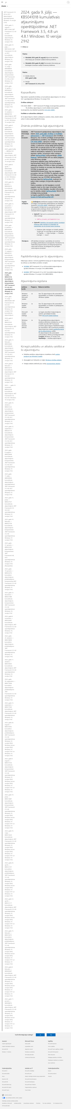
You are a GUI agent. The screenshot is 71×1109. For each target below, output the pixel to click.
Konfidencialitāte (17, 1103)
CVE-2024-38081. (49, 110)
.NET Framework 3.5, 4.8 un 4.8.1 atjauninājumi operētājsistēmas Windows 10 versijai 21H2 (10, 17)
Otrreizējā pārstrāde (29, 1054)
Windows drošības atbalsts (54, 360)
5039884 (26, 266)
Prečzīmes (38, 1103)
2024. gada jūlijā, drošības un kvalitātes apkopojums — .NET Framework (46, 135)
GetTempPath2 (41, 155)
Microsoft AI (4, 1070)
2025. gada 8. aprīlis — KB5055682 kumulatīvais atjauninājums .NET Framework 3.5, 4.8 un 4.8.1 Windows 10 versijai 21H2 (10, 172)
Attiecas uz (25, 47)
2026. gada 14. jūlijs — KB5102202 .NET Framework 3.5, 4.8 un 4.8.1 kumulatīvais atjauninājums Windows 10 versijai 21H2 (10, 53)
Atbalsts (3, 6)
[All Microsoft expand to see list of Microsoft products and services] (2, 2)
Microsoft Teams (5, 1090)
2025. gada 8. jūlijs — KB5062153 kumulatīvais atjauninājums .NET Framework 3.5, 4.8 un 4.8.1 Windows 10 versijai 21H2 (10, 155)
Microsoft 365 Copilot (6, 1087)
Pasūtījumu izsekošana (30, 1052)
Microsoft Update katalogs (50, 315)
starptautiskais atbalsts (53, 363)
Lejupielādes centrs (29, 1046)
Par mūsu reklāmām (47, 1103)
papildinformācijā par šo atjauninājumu (51, 330)
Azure (3, 1076)
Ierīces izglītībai (51, 1046)
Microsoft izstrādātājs (29, 1070)
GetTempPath (47, 179)
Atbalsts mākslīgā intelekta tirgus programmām (35, 1076)
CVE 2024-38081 (36, 142)
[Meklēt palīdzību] (6, 2)
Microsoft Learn (28, 1073)
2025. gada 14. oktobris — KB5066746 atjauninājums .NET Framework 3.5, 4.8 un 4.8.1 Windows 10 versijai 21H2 (10, 116)
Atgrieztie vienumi (29, 1049)
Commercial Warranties (30, 1057)
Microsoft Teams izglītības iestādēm (55, 1049)
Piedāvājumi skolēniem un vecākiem (55, 1060)
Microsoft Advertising (6, 1084)
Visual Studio (28, 1090)
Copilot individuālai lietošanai (8, 1046)
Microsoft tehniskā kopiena (30, 1079)
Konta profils (27, 1043)
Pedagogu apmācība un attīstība (55, 1057)
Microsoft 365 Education (53, 1052)
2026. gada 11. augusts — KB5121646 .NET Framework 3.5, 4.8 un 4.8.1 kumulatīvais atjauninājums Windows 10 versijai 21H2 (10, 33)
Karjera (49, 1070)
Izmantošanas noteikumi (29, 1103)
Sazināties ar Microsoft (7, 1103)
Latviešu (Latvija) (8, 1095)
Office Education (51, 1054)
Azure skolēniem (51, 1063)
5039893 (26, 272)
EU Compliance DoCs (57, 1103)
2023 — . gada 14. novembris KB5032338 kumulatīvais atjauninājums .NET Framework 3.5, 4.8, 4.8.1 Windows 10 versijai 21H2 (10, 392)
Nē (51, 1035)
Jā (40, 1035)
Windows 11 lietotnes (6, 1052)
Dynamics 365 (5, 1079)
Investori (50, 1076)
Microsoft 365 (5, 1049)
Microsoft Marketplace (30, 1081)
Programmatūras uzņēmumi (31, 1087)
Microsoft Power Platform (30, 1084)
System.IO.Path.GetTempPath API (42, 197)
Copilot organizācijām (6, 1043)
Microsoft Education (52, 1043)
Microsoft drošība (5, 1073)
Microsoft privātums (52, 1073)
